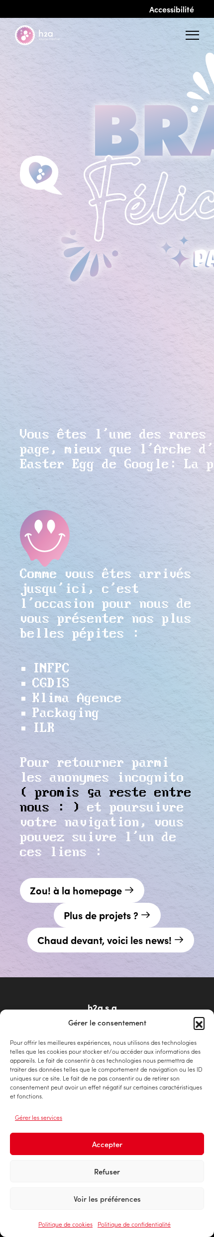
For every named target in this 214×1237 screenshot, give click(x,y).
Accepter (107, 1144)
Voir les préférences (107, 1198)
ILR (43, 728)
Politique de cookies (65, 1224)
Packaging (66, 713)
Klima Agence (77, 698)
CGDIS (51, 683)
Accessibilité (171, 9)
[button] (199, 1022)
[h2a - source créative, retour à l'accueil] (45, 35)
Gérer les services (38, 1117)
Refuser (107, 1171)
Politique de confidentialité (134, 1224)
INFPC (51, 668)
